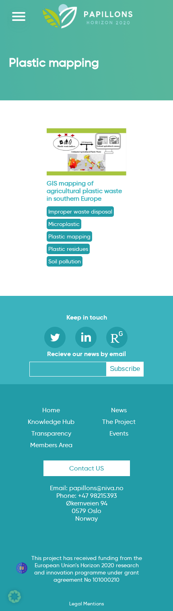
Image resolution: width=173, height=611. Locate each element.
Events (118, 433)
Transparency (51, 433)
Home (51, 410)
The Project (119, 422)
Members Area (51, 445)
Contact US (86, 468)
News (119, 410)
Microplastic (64, 224)
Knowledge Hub (51, 422)
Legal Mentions (86, 604)
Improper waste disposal (80, 211)
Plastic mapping (69, 236)
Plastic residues (68, 249)
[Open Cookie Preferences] (14, 601)
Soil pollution (64, 261)
